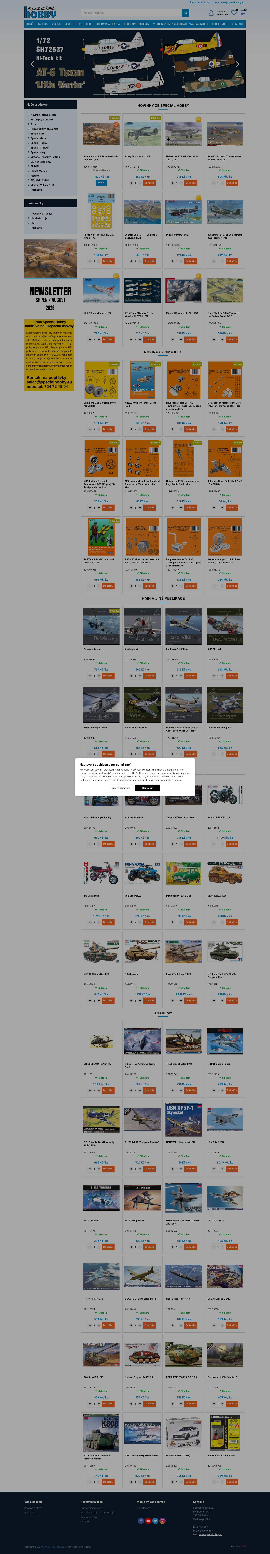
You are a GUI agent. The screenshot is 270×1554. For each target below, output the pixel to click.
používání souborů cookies (169, 780)
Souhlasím (147, 788)
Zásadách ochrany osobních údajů (136, 780)
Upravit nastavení (121, 788)
